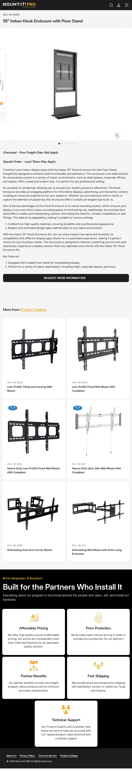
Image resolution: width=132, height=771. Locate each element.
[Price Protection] (98, 618)
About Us (11, 755)
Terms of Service (47, 755)
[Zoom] (117, 135)
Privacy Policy (27, 755)
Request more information (64, 278)
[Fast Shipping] (98, 666)
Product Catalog (33, 309)
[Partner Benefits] (33, 666)
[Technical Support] (66, 709)
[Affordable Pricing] (33, 618)
